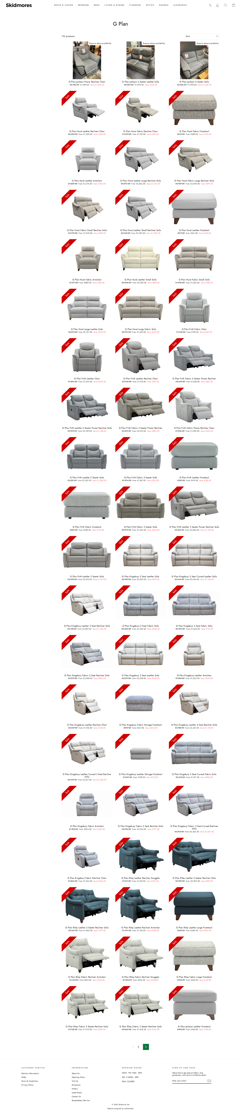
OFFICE (150, 5)
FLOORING (135, 5)
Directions (76, 1085)
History (75, 1088)
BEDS (97, 5)
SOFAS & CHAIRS (63, 5)
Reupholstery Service (81, 1100)
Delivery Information (30, 1073)
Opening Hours (78, 1077)
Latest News (77, 1092)
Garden (164, 5)
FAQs (23, 1077)
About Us (75, 1073)
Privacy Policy (27, 1085)
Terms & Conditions (29, 1081)
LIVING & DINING (114, 5)
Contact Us (76, 1096)
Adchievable (128, 1108)
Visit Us (75, 1081)
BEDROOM (83, 5)
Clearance (180, 5)
